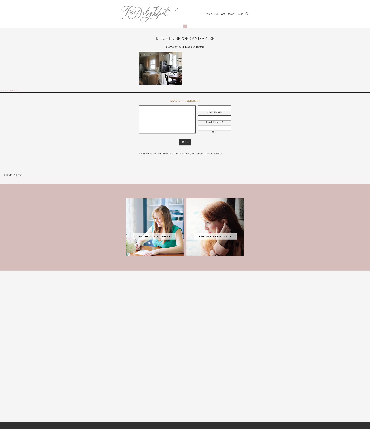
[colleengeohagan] (215, 227)
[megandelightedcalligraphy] (155, 227)
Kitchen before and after (185, 38)
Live (217, 14)
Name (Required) (214, 112)
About (209, 14)
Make (240, 14)
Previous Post (13, 175)
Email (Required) (214, 122)
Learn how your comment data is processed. (201, 153)
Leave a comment (10, 90)
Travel (231, 14)
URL (214, 132)
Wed (223, 14)
